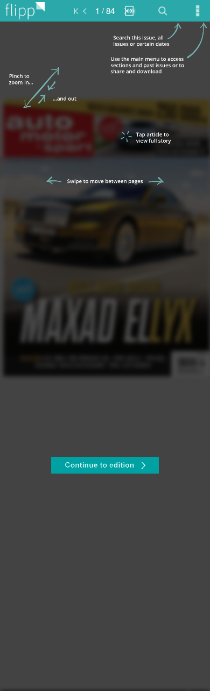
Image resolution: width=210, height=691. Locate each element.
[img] (105, 356)
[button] (105, 466)
